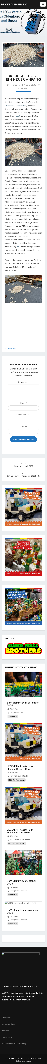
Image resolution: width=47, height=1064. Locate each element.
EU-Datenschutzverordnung (14, 1043)
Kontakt (5, 1030)
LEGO (18, 116)
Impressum (7, 1037)
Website (23, 426)
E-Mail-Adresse (23, 414)
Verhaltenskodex (9, 1024)
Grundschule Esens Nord (15, 105)
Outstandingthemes (23, 1061)
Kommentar (23, 382)
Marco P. (15, 85)
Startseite (6, 1017)
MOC (18, 246)
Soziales (8, 348)
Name (23, 403)
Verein (15, 348)
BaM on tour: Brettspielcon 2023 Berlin (23, 474)
